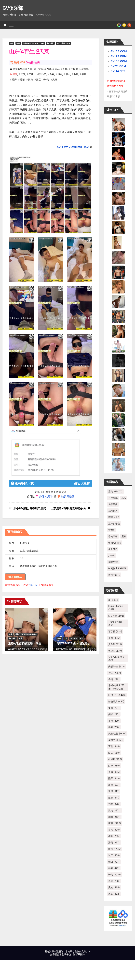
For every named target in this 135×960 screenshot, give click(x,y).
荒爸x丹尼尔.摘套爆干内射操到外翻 (30, 643)
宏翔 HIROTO (115, 491)
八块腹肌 (113, 497)
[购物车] (124, 25)
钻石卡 (33, 585)
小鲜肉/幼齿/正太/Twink (116, 687)
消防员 (42, 74)
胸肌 (76, 74)
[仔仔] (118, 360)
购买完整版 (67, 496)
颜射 (113, 868)
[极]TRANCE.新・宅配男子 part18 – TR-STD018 (86, 643)
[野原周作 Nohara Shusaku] (118, 449)
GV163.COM (118, 51)
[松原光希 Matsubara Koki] (118, 197)
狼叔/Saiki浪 (114, 542)
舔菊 (22, 79)
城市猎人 (113, 510)
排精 (85, 69)
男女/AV (112, 549)
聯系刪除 (80, 954)
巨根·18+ (75, 69)
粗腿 (113, 791)
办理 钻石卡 (46, 496)
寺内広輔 (113, 536)
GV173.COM (118, 56)
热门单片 (50, 43)
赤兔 (124, 497)
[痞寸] (118, 271)
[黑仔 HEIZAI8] (118, 316)
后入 (56, 69)
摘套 (15, 74)
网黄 (20, 638)
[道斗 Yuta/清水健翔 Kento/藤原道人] (118, 286)
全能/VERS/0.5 (116, 658)
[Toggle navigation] (11, 24)
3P (113, 599)
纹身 (113, 797)
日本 (65, 638)
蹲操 (30, 79)
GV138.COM (118, 61)
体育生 (115, 650)
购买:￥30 (19, 62)
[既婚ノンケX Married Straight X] (118, 257)
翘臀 (114, 804)
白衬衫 (115, 759)
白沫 (114, 752)
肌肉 (68, 74)
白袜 (52, 74)
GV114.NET (117, 71)
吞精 (113, 679)
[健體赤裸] (118, 345)
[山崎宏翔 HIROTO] (118, 124)
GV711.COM (118, 66)
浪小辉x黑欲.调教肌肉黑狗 (30, 508)
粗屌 (113, 784)
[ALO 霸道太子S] (118, 301)
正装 (114, 746)
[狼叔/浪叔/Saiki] (118, 168)
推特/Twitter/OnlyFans (33, 43)
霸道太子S (113, 517)
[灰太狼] (118, 434)
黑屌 (54, 79)
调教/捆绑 (113, 562)
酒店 (38, 79)
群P (81, 638)
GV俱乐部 (12, 8)
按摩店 (111, 529)
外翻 (65, 69)
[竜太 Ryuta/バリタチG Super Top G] (118, 227)
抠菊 (114, 707)
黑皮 (114, 887)
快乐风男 (113, 504)
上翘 (114, 637)
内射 (48, 69)
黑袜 (124, 536)
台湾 (10, 634)
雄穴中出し (114, 574)
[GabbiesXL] (118, 390)
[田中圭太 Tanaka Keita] (118, 331)
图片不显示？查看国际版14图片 (73, 146)
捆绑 (113, 714)
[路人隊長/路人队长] (118, 375)
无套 (23, 74)
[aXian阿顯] (118, 405)
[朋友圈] (119, 25)
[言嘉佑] (118, 212)
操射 (114, 727)
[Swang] (118, 153)
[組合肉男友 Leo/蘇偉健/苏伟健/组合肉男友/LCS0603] (118, 183)
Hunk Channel (115, 608)
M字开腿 (116, 615)
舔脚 (14, 79)
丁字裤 (39, 69)
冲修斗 (111, 555)
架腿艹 (32, 74)
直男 (114, 772)
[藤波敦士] (118, 464)
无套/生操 (117, 733)
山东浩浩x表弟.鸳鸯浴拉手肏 (68, 508)
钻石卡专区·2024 (63, 43)
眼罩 (60, 74)
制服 (18, 43)
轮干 (114, 855)
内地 (11, 43)
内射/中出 (116, 666)
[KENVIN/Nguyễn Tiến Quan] (118, 138)
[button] (129, 25)
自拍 (114, 829)
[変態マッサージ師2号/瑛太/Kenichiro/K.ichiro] (118, 242)
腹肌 (84, 74)
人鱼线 (115, 644)
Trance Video (115, 623)
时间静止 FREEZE (117, 568)
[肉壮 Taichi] (118, 419)
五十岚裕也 (114, 523)
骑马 (46, 79)
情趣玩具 (116, 701)
